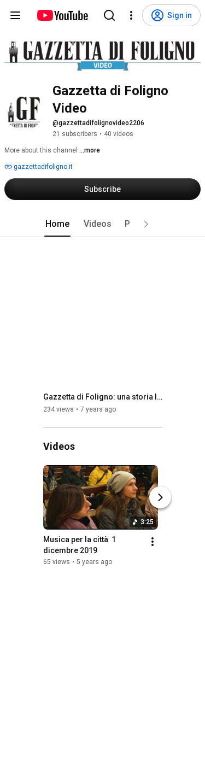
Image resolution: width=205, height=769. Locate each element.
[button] (146, 224)
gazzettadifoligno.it (42, 167)
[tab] (57, 224)
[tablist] (102, 224)
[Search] (109, 15)
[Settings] (131, 15)
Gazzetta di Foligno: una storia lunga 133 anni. (103, 396)
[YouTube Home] (62, 15)
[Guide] (15, 15)
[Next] (160, 497)
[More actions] (152, 542)
